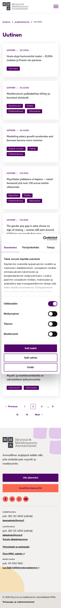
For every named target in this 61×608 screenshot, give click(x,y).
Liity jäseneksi (30, 477)
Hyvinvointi (14, 388)
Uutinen (38, 22)
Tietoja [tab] (50, 247)
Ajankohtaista (22, 22)
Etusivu (6, 22)
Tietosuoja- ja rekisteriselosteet (18, 602)
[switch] (52, 313)
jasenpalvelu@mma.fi (13, 520)
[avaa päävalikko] (56, 6)
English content (16, 149)
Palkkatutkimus (16, 111)
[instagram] (19, 499)
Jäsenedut (13, 68)
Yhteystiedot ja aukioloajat (16, 546)
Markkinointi (15, 106)
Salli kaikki (31, 348)
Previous (12, 406)
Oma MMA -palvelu (12, 553)
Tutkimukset (34, 111)
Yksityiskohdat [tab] (30, 247)
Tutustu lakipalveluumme (15, 539)
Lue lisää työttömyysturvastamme (20, 567)
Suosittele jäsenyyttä (30, 488)
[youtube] (26, 499)
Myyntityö (13, 195)
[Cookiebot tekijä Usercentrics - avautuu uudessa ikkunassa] (43, 238)
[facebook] (5, 499)
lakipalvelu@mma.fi (12, 535)
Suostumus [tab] (10, 247)
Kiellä (30, 367)
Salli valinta (30, 357)
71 (53, 406)
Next (39, 414)
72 (17, 414)
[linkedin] (12, 499)
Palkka (30, 106)
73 (27, 414)
